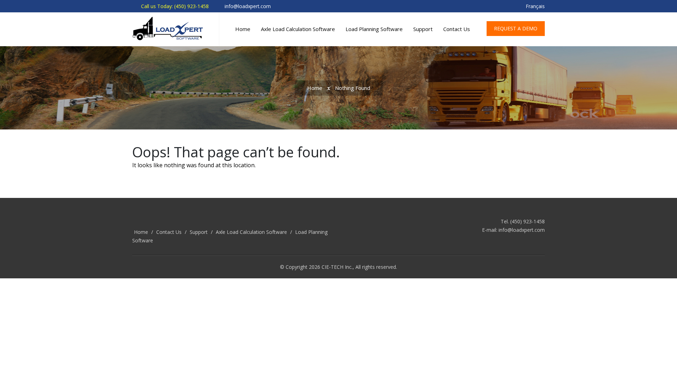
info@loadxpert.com (522, 229)
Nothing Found (352, 87)
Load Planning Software (374, 28)
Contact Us (456, 28)
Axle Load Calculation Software (298, 28)
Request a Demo (515, 28)
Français (535, 6)
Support (423, 28)
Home (242, 28)
